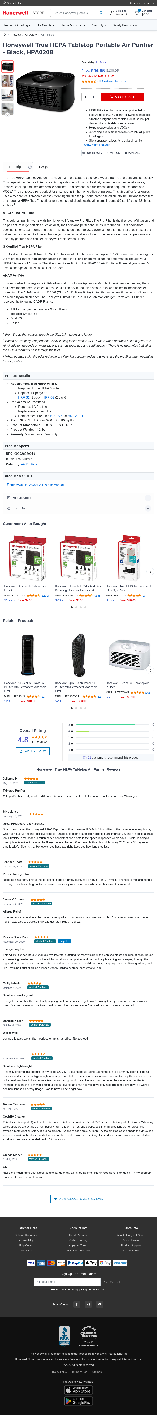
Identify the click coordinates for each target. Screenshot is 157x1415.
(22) (43, 696)
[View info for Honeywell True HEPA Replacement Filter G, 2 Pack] (129, 558)
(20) (147, 692)
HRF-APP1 (75, 415)
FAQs (43, 167)
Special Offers (15, 3)
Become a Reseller (78, 1250)
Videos (115, 153)
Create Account (78, 1235)
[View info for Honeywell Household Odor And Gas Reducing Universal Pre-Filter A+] (78, 558)
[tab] (18, 167)
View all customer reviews (81, 1198)
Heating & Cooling (15, 25)
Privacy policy (59, 1371)
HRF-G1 (24, 397)
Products (16, 34)
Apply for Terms (78, 1245)
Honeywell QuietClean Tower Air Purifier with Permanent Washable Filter (76, 687)
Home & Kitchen (72, 25)
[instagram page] (88, 1304)
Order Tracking (78, 1240)
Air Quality (44, 25)
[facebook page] (76, 1304)
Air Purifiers (47, 34)
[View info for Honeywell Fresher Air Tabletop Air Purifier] (129, 655)
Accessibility (26, 1240)
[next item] (7, 114)
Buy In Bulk (94, 153)
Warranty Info (131, 1250)
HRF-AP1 (57, 415)
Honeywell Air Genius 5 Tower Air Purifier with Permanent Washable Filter (25, 687)
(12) (99, 696)
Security (97, 25)
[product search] (101, 13)
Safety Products (123, 25)
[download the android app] (78, 1400)
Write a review (35, 751)
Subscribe (112, 1281)
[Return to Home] (5, 34)
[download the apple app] (78, 1389)
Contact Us (26, 1250)
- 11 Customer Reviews (111, 81)
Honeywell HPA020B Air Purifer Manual (37, 484)
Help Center (26, 1245)
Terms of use (79, 1371)
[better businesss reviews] (64, 1336)
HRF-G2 (48, 397)
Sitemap (97, 1371)
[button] (46, 90)
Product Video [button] (21, 497)
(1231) (44, 595)
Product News (130, 1240)
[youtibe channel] (99, 1304)
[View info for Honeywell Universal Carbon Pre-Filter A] (27, 558)
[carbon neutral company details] (88, 1336)
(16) (143, 595)
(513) (96, 595)
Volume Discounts (26, 1235)
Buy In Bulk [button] (19, 508)
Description (17, 167)
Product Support (131, 1245)
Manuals (134, 153)
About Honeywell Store (131, 1235)
